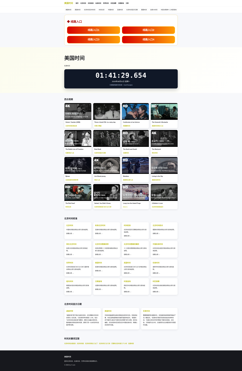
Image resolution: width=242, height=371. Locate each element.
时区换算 (113, 3)
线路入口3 (93, 39)
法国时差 (131, 343)
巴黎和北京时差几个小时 (119, 343)
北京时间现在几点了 (91, 343)
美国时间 (68, 3)
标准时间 (98, 3)
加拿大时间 (153, 9)
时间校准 (91, 3)
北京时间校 (80, 343)
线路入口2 (148, 30)
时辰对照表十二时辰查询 (168, 9)
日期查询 (121, 3)
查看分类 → (70, 233)
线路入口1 (93, 30)
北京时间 (83, 3)
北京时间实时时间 (89, 9)
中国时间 (111, 9)
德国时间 (144, 9)
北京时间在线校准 (70, 343)
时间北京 (101, 9)
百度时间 (120, 9)
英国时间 (77, 9)
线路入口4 (148, 39)
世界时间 (106, 3)
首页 (77, 3)
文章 (127, 3)
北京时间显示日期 (132, 9)
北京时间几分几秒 (104, 343)
